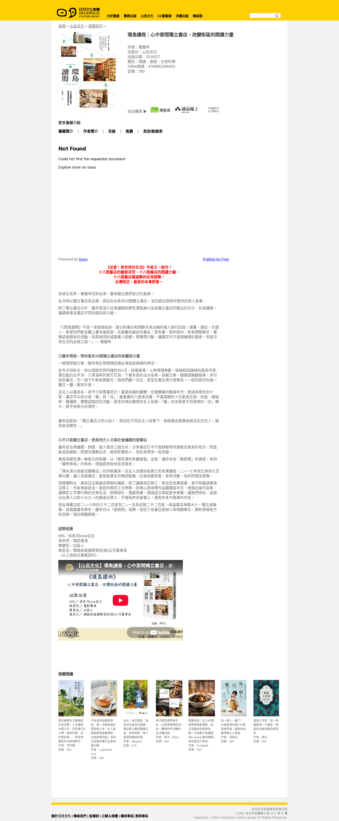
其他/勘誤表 (153, 131)
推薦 (129, 131)
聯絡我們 (80, 816)
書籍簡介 (65, 131)
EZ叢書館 (165, 16)
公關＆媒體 (110, 816)
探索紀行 (95, 26)
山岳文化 (147, 16)
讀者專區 (127, 816)
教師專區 (141, 816)
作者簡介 (90, 131)
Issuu (83, 259)
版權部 (94, 816)
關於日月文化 (61, 816)
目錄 (112, 131)
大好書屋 (113, 16)
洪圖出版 (182, 16)
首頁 (62, 26)
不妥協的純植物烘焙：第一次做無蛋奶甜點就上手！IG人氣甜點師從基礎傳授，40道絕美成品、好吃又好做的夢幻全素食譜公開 (103, 733)
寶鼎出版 (130, 16)
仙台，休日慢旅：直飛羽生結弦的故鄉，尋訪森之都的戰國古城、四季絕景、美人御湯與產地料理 (135, 729)
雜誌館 (197, 16)
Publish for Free (216, 259)
